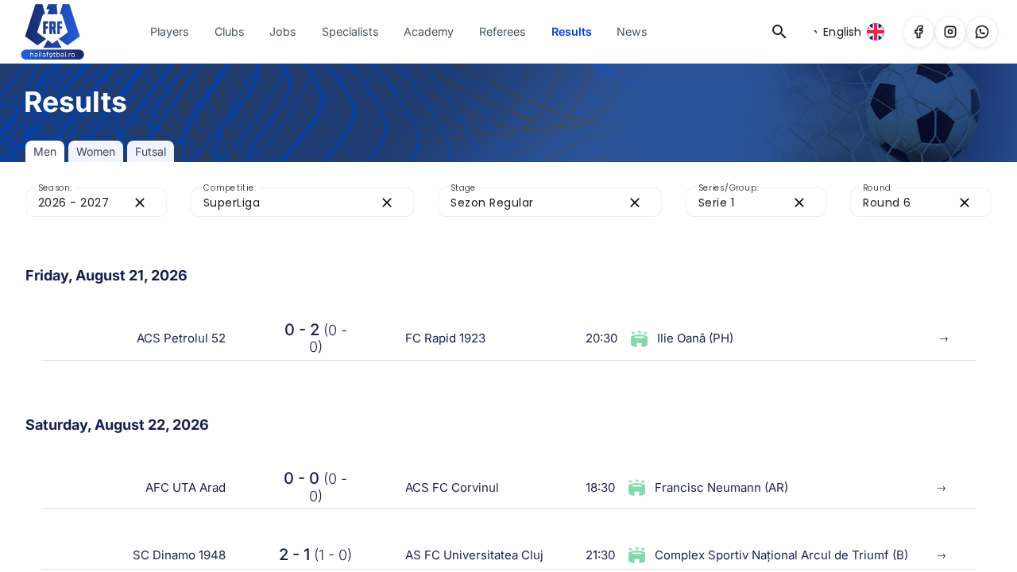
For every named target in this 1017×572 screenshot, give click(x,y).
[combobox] (82, 202)
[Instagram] (950, 32)
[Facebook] (918, 32)
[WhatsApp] (982, 32)
